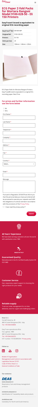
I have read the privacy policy (15, 207)
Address (6, 145)
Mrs (6, 111)
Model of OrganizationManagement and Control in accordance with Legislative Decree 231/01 (17, 359)
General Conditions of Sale (11, 366)
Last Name (7, 122)
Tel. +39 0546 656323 (9, 336)
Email (5, 172)
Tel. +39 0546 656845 (9, 325)
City (4, 153)
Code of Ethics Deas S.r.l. (10, 364)
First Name (7, 114)
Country (6, 161)
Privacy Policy (24, 204)
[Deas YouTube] (10, 350)
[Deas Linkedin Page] (3, 350)
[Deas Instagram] (16, 350)
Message (6, 179)
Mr (6, 108)
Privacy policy (26, 339)
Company (6, 137)
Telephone (7, 130)
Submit (31, 214)
